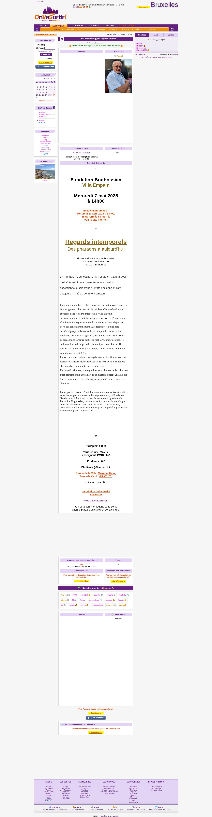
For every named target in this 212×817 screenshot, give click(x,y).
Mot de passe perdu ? (45, 51)
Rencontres (133, 799)
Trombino (84, 790)
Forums (48, 790)
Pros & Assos (48, 788)
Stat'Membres (85, 797)
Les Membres (77, 26)
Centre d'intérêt (109, 793)
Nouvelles (126, 29)
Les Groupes (93, 26)
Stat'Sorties (150, 29)
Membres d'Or (85, 795)
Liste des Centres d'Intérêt (109, 792)
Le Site (43, 26)
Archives (138, 29)
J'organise (133, 793)
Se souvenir (47, 59)
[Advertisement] (125, 15)
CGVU (48, 793)
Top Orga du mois (45, 108)
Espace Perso (109, 26)
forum (176, 54)
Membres (142, 35)
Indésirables (133, 802)
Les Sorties (58, 26)
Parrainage (133, 786)
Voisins (171, 35)
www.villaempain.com (96, 500)
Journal (133, 795)
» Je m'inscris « (143, 7)
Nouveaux (84, 793)
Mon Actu (133, 790)
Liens (48, 797)
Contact (48, 799)
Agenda (133, 792)
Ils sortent (84, 792)
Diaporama (100, 29)
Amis (156, 35)
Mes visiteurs (156, 788)
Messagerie (133, 788)
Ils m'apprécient (156, 790)
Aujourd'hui (69, 29)
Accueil (48, 786)
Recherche (113, 29)
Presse (48, 795)
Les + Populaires (84, 29)
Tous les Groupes (109, 786)
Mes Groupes (109, 788)
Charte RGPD (49, 792)
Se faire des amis (85, 786)
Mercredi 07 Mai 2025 (81, 153)
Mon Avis (133, 797)
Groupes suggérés (109, 790)
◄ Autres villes (39, 2)
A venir (57, 29)
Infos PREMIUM (156, 786)
